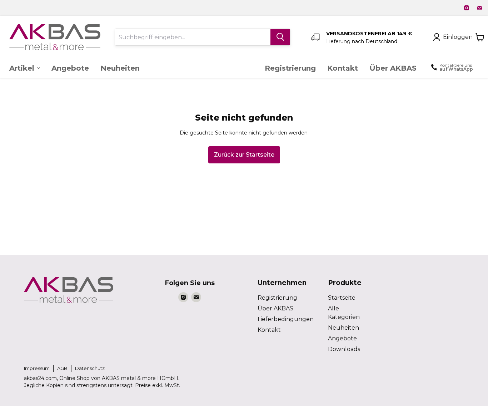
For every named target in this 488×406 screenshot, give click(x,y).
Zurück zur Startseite (244, 154)
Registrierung (277, 297)
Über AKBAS (275, 308)
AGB (62, 368)
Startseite (341, 297)
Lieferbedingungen (286, 319)
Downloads (344, 349)
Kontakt (269, 329)
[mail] (479, 8)
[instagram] (467, 8)
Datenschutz (90, 368)
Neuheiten (343, 327)
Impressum (37, 368)
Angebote (342, 338)
